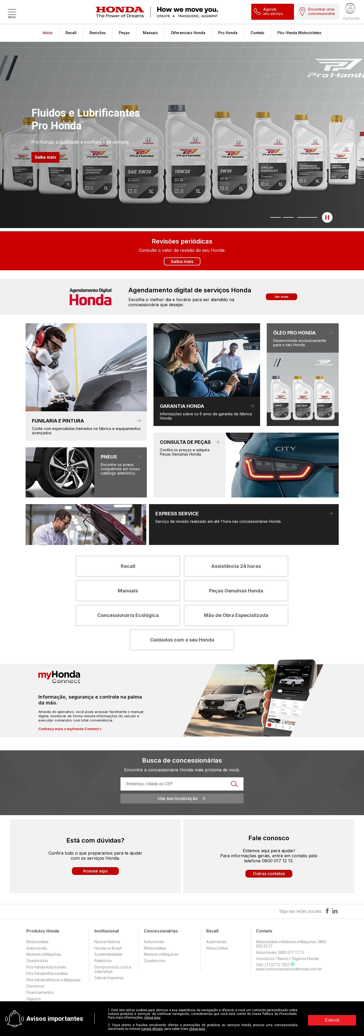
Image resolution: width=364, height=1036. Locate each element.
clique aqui (152, 1017)
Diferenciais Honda (188, 33)
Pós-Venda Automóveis (46, 967)
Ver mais (281, 296)
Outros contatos (269, 873)
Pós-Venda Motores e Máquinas (53, 980)
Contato (257, 33)
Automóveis (36, 948)
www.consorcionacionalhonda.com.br (289, 969)
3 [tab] (298, 217)
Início (47, 33)
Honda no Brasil (108, 948)
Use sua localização (178, 798)
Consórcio (35, 986)
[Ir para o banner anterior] (28, 134)
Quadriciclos (37, 961)
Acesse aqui (95, 871)
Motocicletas (37, 942)
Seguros (33, 999)
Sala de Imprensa (108, 978)
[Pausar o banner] (327, 217)
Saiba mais (45, 157)
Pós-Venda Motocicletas (299, 33)
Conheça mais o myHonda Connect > (70, 729)
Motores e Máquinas (43, 954)
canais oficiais (152, 1029)
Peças (124, 33)
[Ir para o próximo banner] (335, 134)
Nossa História (107, 942)
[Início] (189, 12)
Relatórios (103, 961)
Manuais (150, 33)
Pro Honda (227, 33)
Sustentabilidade (108, 954)
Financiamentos (40, 992)
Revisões (98, 33)
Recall (71, 33)
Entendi (332, 1020)
